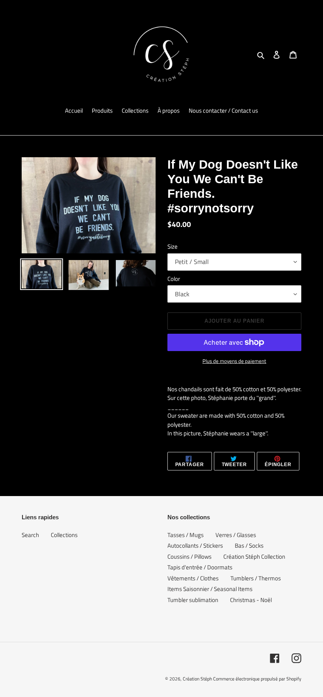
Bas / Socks (249, 545)
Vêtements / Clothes (193, 578)
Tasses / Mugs (185, 534)
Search (30, 534)
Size (172, 246)
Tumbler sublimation (192, 599)
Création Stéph (197, 678)
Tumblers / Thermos (255, 578)
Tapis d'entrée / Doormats (199, 567)
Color (173, 279)
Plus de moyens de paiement (234, 361)
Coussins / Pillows (189, 556)
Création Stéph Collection (254, 556)
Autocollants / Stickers (195, 545)
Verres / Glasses (235, 534)
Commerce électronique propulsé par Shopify (257, 678)
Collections (64, 534)
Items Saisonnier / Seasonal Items (209, 588)
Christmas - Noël (251, 599)
